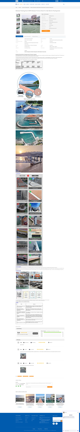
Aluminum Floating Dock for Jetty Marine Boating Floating (20, 404)
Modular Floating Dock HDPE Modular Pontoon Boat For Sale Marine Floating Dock (41, 7)
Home (18, 4)
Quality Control (37, 4)
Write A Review (35, 333)
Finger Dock (17, 420)
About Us (27, 4)
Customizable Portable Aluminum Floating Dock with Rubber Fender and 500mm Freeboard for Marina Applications (50, 405)
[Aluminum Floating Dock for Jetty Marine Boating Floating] (20, 398)
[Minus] (77, 412)
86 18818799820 (22, 383)
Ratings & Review (35, 36)
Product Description (27, 36)
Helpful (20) (49, 363)
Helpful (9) (51, 342)
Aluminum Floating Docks (19, 419)
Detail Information (19, 36)
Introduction (26, 417)
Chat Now (47, 4)
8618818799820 (21, 384)
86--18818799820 (43, 421)
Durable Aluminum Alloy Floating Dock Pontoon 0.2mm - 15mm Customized (40, 404)
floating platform (31, 376)
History (26, 419)
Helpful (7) (49, 349)
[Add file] (63, 431)
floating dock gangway (25, 376)
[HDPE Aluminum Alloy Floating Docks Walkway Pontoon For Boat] (31, 31)
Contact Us (43, 4)
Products (21, 4)
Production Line (34, 417)
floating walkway (20, 376)
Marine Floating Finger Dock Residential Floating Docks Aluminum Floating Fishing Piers (30, 404)
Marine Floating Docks (18, 417)
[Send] (78, 431)
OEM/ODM (33, 419)
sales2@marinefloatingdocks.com (45, 422)
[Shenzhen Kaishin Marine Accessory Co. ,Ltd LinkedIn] (57, 424)
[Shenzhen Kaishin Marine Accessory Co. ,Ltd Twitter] (56, 1)
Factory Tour (32, 4)
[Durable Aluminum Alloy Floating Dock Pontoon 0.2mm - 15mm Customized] (40, 398)
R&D (32, 420)
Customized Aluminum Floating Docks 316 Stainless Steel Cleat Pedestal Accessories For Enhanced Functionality (60, 405)
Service (26, 420)
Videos (25, 4)
